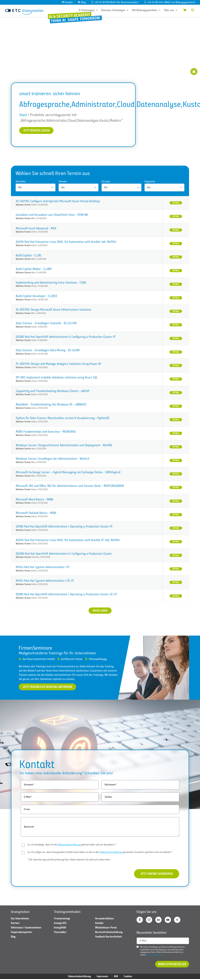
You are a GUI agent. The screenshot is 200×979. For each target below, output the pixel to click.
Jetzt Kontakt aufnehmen (156, 873)
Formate (106, 181)
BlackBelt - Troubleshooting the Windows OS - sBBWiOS (51, 404)
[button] (192, 10)
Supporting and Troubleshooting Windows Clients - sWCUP (52, 391)
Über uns (169, 10)
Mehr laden (100, 610)
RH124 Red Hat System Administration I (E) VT (45, 581)
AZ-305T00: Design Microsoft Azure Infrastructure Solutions (53, 310)
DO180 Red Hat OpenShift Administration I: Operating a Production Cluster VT (64, 526)
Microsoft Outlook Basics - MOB (36, 513)
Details (175, 202)
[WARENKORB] (184, 10)
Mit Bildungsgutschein (144, 10)
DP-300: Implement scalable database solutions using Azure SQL (57, 377)
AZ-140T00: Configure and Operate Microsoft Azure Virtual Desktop (58, 201)
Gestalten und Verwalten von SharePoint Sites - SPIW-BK (52, 215)
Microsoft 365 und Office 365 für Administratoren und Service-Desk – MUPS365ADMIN (70, 486)
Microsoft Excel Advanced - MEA (36, 228)
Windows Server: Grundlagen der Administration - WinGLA (52, 459)
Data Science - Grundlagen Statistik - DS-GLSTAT (46, 323)
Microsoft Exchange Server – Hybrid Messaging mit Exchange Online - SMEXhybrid (68, 472)
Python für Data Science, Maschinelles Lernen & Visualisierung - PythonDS (63, 418)
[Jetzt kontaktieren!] (194, 71)
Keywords (150, 181)
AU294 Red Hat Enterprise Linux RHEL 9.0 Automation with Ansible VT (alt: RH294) (68, 540)
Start (23, 114)
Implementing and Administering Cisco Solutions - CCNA (51, 283)
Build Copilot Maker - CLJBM (34, 269)
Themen (63, 181)
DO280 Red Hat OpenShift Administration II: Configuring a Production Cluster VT (66, 337)
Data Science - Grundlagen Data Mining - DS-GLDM (48, 350)
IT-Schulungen (86, 10)
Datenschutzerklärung (69, 844)
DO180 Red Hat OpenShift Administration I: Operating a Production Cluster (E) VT (66, 594)
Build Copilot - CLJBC (29, 255)
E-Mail (143, 940)
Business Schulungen (113, 10)
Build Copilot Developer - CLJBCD (36, 296)
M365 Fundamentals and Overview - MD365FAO (46, 432)
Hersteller (21, 181)
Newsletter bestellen (172, 964)
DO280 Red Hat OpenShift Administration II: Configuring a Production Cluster (64, 554)
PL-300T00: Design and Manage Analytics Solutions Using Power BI (58, 364)
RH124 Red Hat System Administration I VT (42, 567)
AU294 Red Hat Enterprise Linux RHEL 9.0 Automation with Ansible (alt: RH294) (66, 242)
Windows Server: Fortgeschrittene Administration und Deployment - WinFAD (64, 445)
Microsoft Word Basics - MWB (34, 499)
